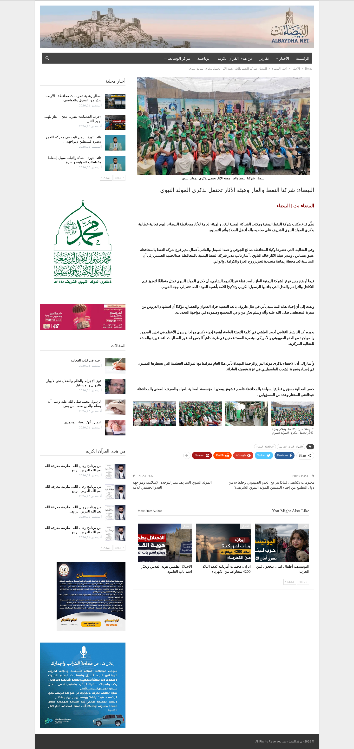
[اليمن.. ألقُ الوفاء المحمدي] (115, 428)
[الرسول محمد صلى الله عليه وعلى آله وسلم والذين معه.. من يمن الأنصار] (115, 407)
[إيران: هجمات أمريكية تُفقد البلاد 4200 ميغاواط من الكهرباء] (223, 543)
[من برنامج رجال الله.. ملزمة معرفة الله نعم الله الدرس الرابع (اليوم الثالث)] (115, 533)
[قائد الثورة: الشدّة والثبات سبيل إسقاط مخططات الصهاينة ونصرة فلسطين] (115, 163)
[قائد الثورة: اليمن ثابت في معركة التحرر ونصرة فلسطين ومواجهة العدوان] (115, 143)
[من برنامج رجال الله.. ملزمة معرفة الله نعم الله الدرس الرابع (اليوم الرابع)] (115, 512)
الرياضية (203, 58)
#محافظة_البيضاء (265, 446)
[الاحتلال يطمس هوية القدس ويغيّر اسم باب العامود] (165, 543)
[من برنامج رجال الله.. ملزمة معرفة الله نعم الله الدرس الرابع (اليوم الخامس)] (115, 492)
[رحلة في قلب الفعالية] (115, 366)
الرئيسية (302, 58)
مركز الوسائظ (179, 58)
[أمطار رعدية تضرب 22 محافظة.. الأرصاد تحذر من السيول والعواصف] (115, 101)
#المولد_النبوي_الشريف (291, 446)
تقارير (264, 58)
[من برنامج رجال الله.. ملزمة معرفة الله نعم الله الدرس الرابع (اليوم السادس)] (115, 471)
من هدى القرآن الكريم (235, 58)
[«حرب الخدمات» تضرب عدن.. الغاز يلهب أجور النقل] (115, 122)
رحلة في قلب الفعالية (86, 360)
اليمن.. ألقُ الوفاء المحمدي (83, 422)
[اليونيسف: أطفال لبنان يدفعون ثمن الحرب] (282, 543)
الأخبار (284, 58)
